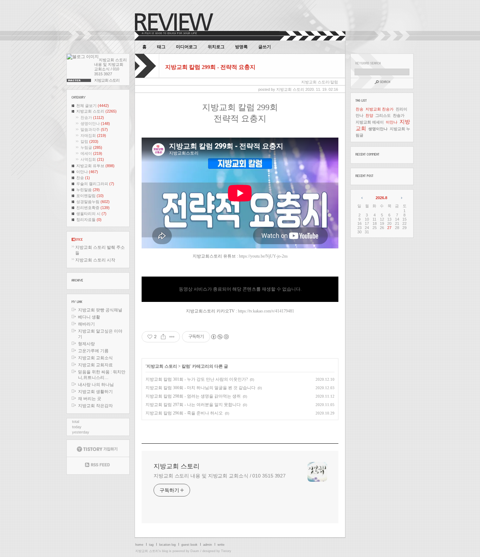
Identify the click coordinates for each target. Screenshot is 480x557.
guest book (189, 544)
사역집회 (92, 159)
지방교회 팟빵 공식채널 (100, 310)
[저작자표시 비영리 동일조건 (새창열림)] (219, 337)
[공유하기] (163, 336)
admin (207, 544)
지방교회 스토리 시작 (95, 260)
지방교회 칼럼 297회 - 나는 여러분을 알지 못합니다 (193, 404)
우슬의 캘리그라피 (95, 184)
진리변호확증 (93, 207)
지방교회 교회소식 (95, 357)
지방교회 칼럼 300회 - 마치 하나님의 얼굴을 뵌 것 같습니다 (200, 387)
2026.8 (381, 198)
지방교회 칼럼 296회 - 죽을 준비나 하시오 (184, 413)
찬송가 (92, 117)
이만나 (87, 172)
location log (167, 544)
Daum (194, 551)
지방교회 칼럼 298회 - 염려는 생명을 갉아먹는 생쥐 (193, 396)
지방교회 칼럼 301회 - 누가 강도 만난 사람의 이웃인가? (196, 379)
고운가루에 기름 (93, 350)
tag (151, 544)
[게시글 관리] (172, 336)
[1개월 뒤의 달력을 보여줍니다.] (401, 198)
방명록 (241, 46)
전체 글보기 (92, 105)
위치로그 (216, 46)
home (139, 544)
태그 (161, 46)
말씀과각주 (94, 129)
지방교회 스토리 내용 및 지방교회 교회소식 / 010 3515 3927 (220, 476)
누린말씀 (88, 190)
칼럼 (89, 141)
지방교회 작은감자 (95, 405)
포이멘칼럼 (90, 196)
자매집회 (93, 135)
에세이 (91, 153)
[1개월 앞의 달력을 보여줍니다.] (362, 198)
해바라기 (86, 324)
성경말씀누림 (93, 202)
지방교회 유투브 (95, 166)
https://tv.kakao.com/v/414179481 (266, 311)
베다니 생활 (89, 317)
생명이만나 (95, 123)
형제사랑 (86, 343)
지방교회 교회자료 (95, 364)
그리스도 (383, 115)
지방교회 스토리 (96, 111)
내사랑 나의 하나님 (96, 384)
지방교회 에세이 (370, 122)
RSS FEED (98, 465)
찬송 (83, 178)
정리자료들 (89, 219)
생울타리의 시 (91, 213)
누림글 (91, 147)
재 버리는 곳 (89, 398)
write (221, 544)
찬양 (369, 115)
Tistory (226, 551)
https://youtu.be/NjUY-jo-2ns (263, 256)
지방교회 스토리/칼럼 (319, 82)
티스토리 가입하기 (98, 448)
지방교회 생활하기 (95, 391)
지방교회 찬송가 (379, 109)
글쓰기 (264, 46)
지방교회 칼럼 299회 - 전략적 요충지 (210, 67)
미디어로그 (186, 46)
